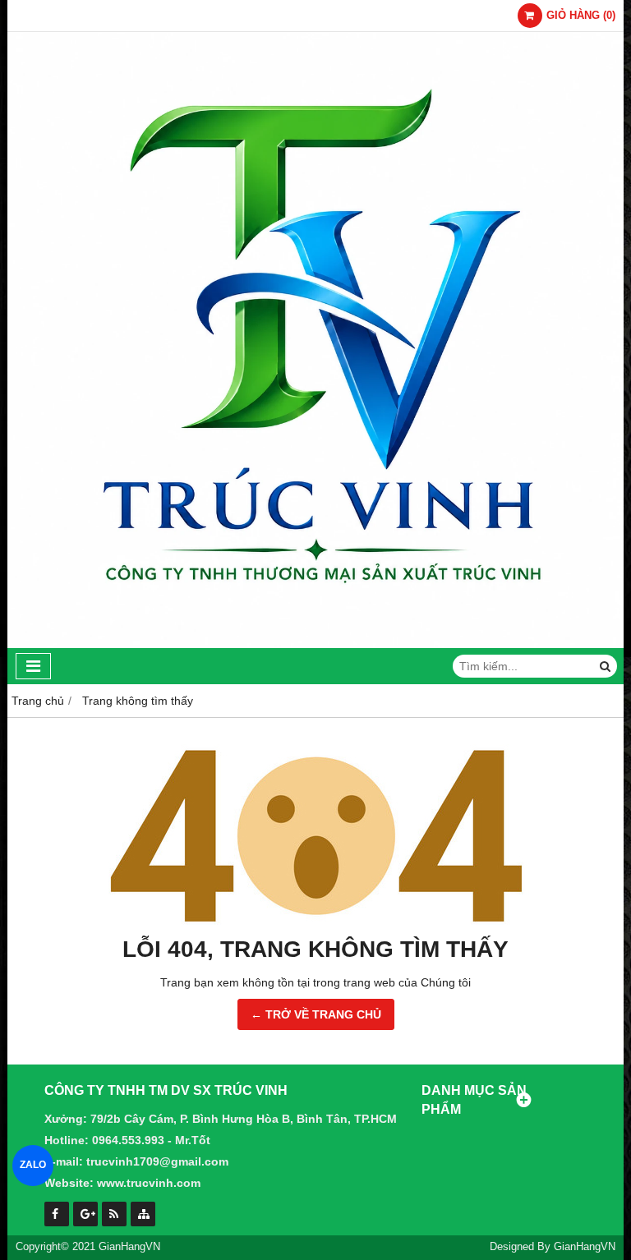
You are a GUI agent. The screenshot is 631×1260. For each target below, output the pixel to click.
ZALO (33, 1165)
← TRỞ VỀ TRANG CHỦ (316, 1014)
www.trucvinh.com (148, 1182)
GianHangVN (584, 1247)
